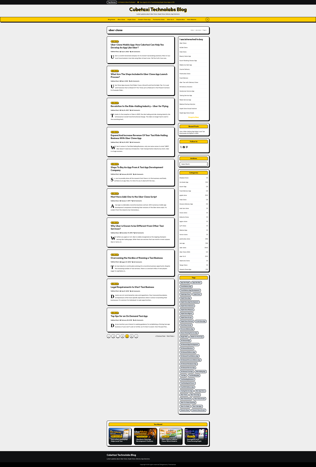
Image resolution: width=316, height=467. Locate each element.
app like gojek (185, 282)
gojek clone (183, 195)
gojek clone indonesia (187, 306)
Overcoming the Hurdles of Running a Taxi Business (137, 258)
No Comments (136, 51)
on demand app (185, 340)
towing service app (186, 391)
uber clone (115, 41)
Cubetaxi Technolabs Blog (158, 9)
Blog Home (111, 19)
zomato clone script (198, 410)
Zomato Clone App (144, 19)
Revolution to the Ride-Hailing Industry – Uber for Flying (139, 106)
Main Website (191, 19)
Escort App (183, 186)
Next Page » (170, 336)
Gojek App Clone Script (187, 113)
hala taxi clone (184, 208)
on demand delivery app (188, 352)
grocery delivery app (187, 329)
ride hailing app (200, 371)
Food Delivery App (185, 191)
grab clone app (200, 321)
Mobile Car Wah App (186, 65)
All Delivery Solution (186, 87)
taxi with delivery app (187, 387)
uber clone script (199, 398)
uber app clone (200, 391)
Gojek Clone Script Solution (188, 108)
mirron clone (183, 234)
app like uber (197, 282)
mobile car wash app (197, 336)
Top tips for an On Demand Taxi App (129, 316)
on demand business (187, 348)
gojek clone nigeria (186, 313)
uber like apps (197, 406)
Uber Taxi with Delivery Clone (189, 82)
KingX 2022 (184, 336)
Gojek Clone (131, 19)
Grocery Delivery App (186, 204)
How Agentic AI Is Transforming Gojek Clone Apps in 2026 (194, 441)
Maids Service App (185, 100)
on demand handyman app (189, 364)
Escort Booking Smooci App (188, 60)
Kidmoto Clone (184, 217)
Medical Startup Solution (187, 104)
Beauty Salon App (185, 56)
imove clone (183, 213)
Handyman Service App (187, 91)
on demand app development (189, 344)
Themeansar (172, 464)
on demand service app (188, 367)
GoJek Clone (183, 47)
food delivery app (186, 286)
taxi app (182, 243)
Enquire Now (181, 19)
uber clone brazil (186, 398)
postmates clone (185, 239)
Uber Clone (121, 19)
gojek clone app (185, 298)
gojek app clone (185, 294)
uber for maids (185, 406)
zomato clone (185, 410)
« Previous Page (160, 336)
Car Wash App (184, 182)
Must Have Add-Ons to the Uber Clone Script (134, 196)
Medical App (183, 230)
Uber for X (170, 19)
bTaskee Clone (184, 178)
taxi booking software (187, 383)
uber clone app (195, 394)
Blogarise (163, 464)
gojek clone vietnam (187, 321)
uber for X (183, 256)
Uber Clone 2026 (185, 252)
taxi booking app (194, 375)
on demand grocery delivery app (190, 360)
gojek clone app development (189, 302)
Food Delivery (184, 78)
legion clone (183, 221)
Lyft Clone (183, 226)
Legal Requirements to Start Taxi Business (132, 287)
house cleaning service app (189, 333)
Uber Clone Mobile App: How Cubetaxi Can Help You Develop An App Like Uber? (137, 46)
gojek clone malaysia (187, 309)
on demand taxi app (187, 371)
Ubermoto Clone (185, 261)
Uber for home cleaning (188, 402)
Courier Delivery (185, 69)
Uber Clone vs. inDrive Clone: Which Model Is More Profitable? (169, 441)
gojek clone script (186, 317)
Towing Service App (186, 95)
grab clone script (186, 325)
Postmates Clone (159, 19)
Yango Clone (183, 265)
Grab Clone (183, 52)
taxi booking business (187, 379)
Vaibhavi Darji (115, 51)
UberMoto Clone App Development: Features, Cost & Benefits (145, 441)
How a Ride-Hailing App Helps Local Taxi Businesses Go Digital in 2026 (119, 442)
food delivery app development (190, 290)
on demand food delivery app (189, 356)
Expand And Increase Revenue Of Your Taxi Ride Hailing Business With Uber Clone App (139, 137)
